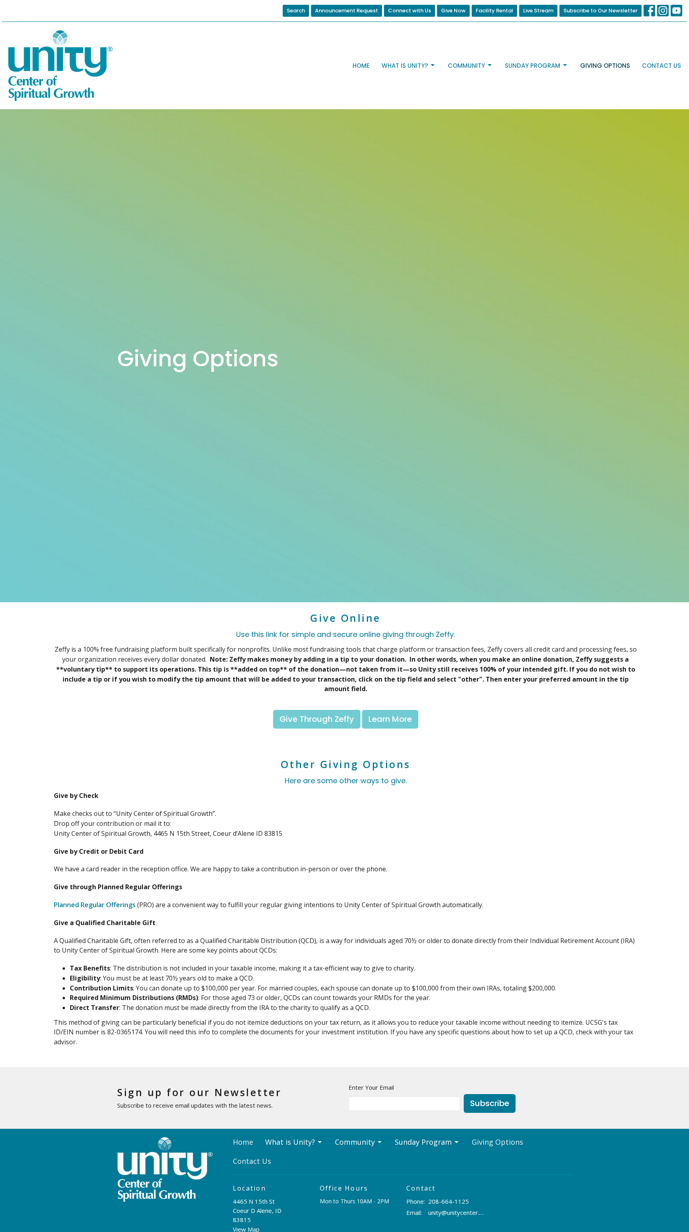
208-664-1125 (448, 1201)
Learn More (390, 719)
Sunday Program (532, 65)
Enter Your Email (371, 1087)
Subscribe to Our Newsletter (600, 10)
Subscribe (489, 1103)
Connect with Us (409, 10)
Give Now (453, 10)
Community (466, 65)
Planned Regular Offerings (95, 904)
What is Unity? (405, 65)
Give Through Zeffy (317, 719)
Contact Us (661, 65)
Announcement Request (346, 10)
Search (296, 10)
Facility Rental (494, 10)
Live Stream (538, 10)
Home (361, 65)
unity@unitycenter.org (456, 1212)
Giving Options (605, 65)
